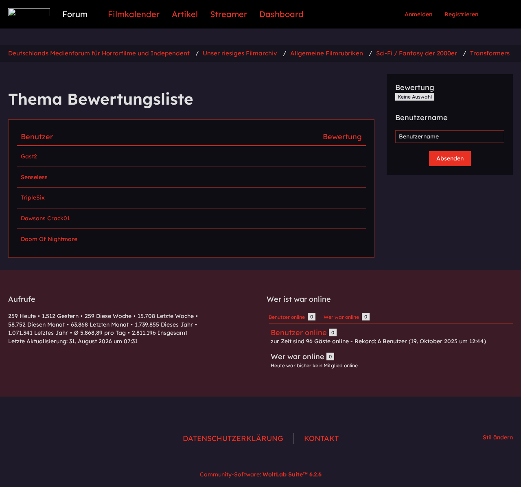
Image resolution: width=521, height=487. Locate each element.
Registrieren (461, 14)
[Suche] (498, 14)
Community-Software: (261, 474)
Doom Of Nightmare (49, 239)
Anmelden (418, 14)
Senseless (34, 177)
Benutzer (37, 136)
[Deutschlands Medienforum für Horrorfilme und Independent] (29, 12)
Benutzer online (299, 332)
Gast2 (29, 156)
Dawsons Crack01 (45, 218)
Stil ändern (498, 437)
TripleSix (33, 197)
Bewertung (342, 136)
